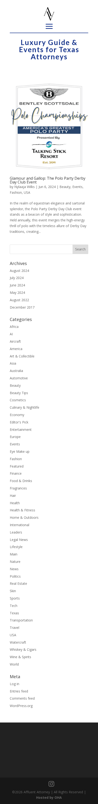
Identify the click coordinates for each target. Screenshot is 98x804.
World (14, 664)
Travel (14, 627)
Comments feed (22, 698)
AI (11, 334)
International (19, 525)
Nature (15, 561)
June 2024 (17, 285)
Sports (15, 598)
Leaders (16, 532)
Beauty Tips (19, 393)
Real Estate (18, 583)
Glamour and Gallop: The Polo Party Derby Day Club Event (47, 180)
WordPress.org (21, 705)
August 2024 (19, 270)
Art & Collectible (22, 356)
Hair (13, 495)
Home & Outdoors (24, 517)
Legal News (19, 539)
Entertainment (21, 429)
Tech (13, 605)
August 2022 (19, 300)
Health (15, 503)
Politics (15, 576)
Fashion (16, 192)
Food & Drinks (21, 480)
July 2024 (17, 277)
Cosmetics (18, 400)
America (16, 348)
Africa (14, 326)
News (14, 569)
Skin (13, 591)
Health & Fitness (22, 510)
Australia (16, 370)
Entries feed (19, 691)
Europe (15, 436)
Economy (17, 414)
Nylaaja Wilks (24, 186)
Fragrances (18, 488)
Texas (14, 613)
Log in (14, 684)
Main (13, 554)
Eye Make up (19, 451)
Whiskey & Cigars (23, 649)
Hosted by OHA (49, 797)
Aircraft (15, 341)
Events (77, 186)
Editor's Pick (19, 422)
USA (27, 192)
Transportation (21, 620)
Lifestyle (16, 546)
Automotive (19, 378)
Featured (17, 466)
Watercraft (18, 642)
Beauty (64, 186)
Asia (13, 363)
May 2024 (17, 292)
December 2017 (22, 307)
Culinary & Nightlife (24, 407)
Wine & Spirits (20, 657)
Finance (16, 473)
